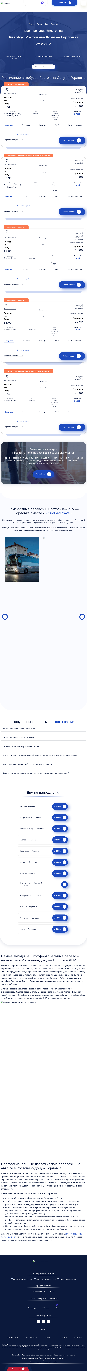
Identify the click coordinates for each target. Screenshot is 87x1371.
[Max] (57, 1305)
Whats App (32, 1308)
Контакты (78, 1338)
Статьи (63, 1338)
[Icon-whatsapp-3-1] (28, 2)
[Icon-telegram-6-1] (35, 2)
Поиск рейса (12, 1338)
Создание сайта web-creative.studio (43, 1362)
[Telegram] (46, 1305)
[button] (13, 140)
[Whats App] (32, 1305)
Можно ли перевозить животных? (18, 737)
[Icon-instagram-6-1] (43, 1321)
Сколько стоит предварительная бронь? (21, 746)
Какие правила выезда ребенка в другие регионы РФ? (28, 764)
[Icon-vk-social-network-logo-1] (38, 1321)
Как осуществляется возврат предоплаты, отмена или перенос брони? (36, 773)
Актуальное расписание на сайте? (19, 728)
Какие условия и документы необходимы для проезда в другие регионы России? (41, 755)
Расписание (31, 1338)
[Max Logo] (42, 2)
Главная (32, 24)
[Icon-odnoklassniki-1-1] (48, 1321)
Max (57, 1308)
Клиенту (49, 1338)
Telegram (46, 1308)
